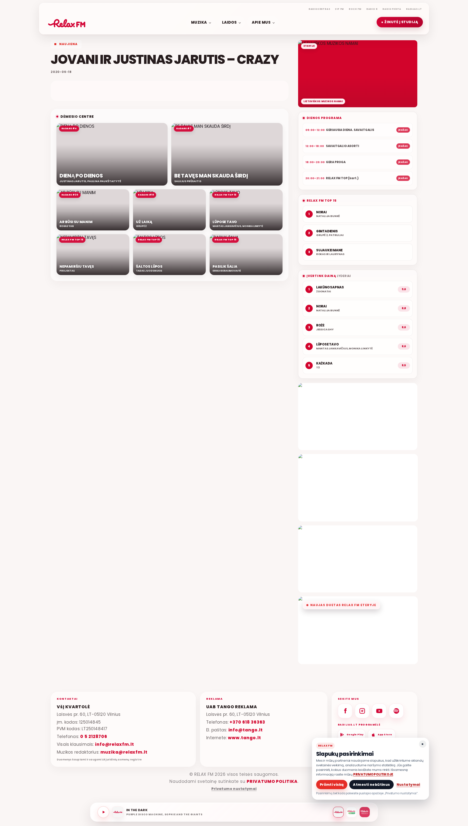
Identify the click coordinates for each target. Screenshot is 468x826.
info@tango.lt (245, 730)
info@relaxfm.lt (114, 744)
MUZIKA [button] (199, 22)
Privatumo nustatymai (233, 789)
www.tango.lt (244, 738)
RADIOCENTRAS (319, 9)
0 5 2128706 (93, 736)
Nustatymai (408, 784)
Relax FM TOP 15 (322, 200)
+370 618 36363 (247, 722)
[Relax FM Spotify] (396, 711)
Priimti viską (332, 784)
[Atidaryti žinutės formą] (357, 416)
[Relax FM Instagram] (362, 711)
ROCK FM (355, 9)
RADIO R (372, 9)
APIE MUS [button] (261, 22)
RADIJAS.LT (414, 9)
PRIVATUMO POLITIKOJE (373, 774)
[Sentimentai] (364, 812)
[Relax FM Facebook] (345, 711)
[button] (400, 22)
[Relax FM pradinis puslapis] (66, 22)
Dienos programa (324, 118)
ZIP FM (339, 9)
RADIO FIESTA (391, 9)
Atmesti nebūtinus (371, 784)
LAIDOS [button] (229, 22)
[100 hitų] (351, 812)
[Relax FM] (338, 812)
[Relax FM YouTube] (379, 711)
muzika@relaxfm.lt (123, 752)
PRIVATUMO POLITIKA (272, 781)
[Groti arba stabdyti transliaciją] (103, 812)
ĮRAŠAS (403, 129)
